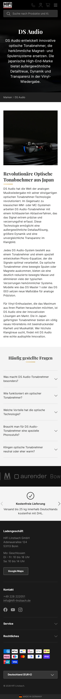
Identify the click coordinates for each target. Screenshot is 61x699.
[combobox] (30, 13)
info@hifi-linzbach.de (16, 600)
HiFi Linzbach (17, 685)
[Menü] (55, 5)
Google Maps (16, 571)
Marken (7, 97)
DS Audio (20, 97)
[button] (48, 5)
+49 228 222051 (14, 596)
